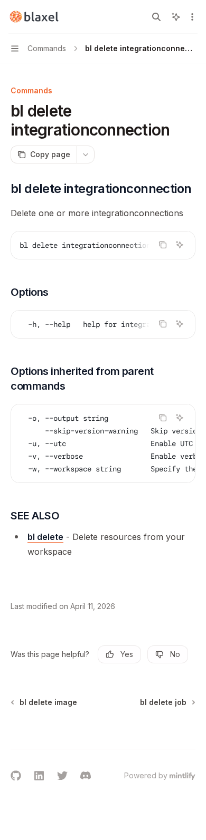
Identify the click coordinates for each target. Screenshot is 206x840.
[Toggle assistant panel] (176, 17)
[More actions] (192, 16)
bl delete (45, 537)
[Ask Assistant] (179, 245)
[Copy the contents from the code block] (163, 245)
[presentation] (103, 245)
